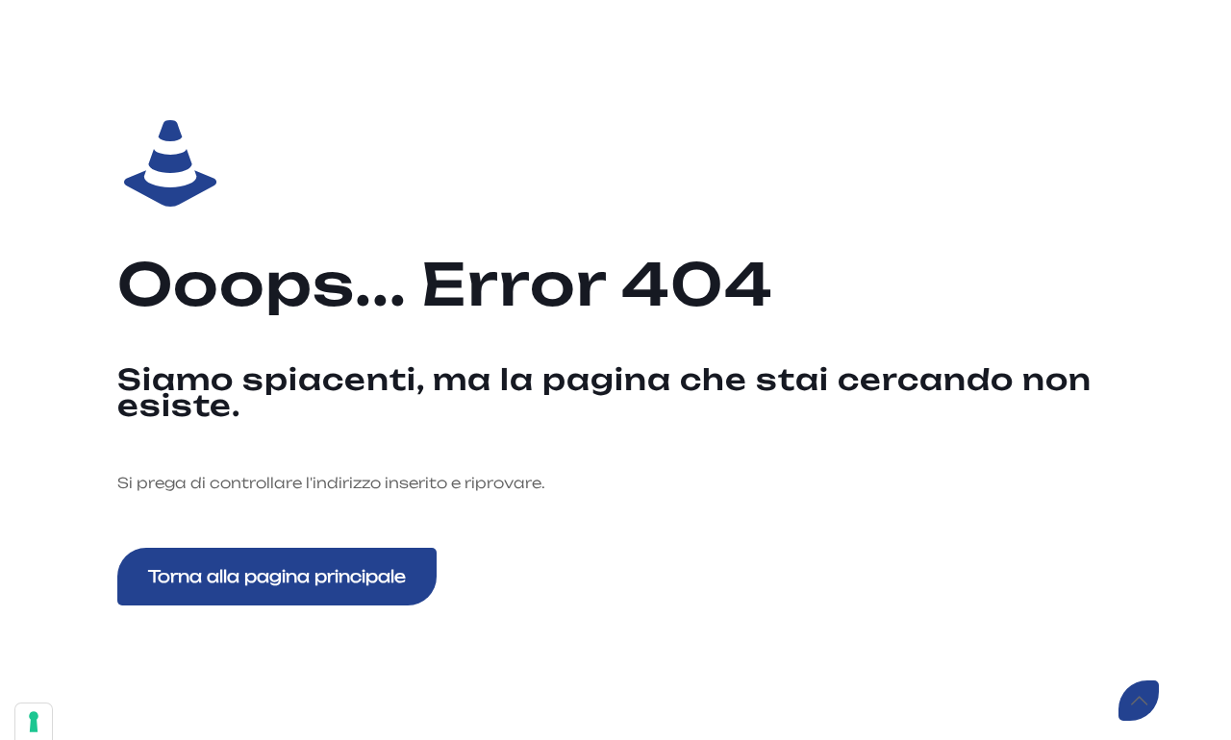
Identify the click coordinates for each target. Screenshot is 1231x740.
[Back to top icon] (1138, 700)
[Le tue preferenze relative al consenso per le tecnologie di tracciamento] (33, 721)
